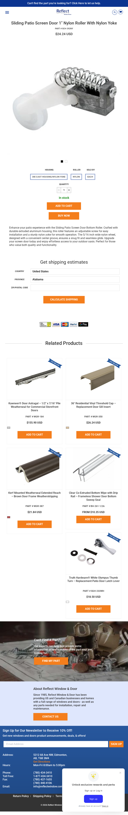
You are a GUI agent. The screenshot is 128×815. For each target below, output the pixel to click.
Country (19, 271)
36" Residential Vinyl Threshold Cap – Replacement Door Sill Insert (93, 405)
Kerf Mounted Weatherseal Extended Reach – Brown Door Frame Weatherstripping (34, 494)
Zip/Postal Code (19, 287)
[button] (64, 206)
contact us (50, 716)
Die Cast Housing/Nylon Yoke (48, 177)
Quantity (64, 184)
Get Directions (41, 761)
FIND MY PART (51, 660)
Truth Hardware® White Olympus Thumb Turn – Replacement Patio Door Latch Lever (93, 579)
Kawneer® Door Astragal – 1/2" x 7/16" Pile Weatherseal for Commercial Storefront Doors (34, 407)
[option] (64, 98)
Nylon (76, 177)
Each (90, 177)
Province (19, 279)
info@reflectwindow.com (48, 786)
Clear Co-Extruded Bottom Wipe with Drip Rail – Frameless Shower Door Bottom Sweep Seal (93, 496)
